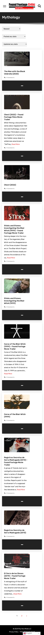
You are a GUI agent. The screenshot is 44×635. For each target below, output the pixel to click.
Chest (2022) (10, 185)
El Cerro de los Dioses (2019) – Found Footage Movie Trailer (14, 575)
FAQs (21, 632)
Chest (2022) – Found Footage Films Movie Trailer (13, 117)
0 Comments (10, 77)
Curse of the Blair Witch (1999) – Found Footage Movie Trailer (15, 346)
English (29, 633)
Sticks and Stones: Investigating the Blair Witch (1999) (14, 300)
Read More (16, 144)
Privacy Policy (14, 632)
